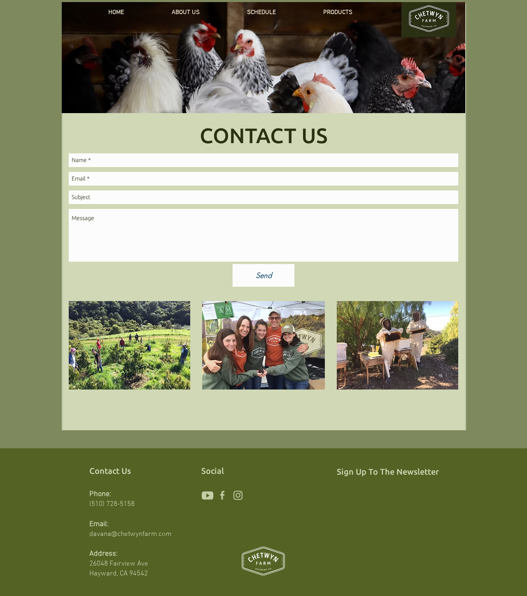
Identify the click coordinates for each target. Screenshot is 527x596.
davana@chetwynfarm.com (130, 534)
